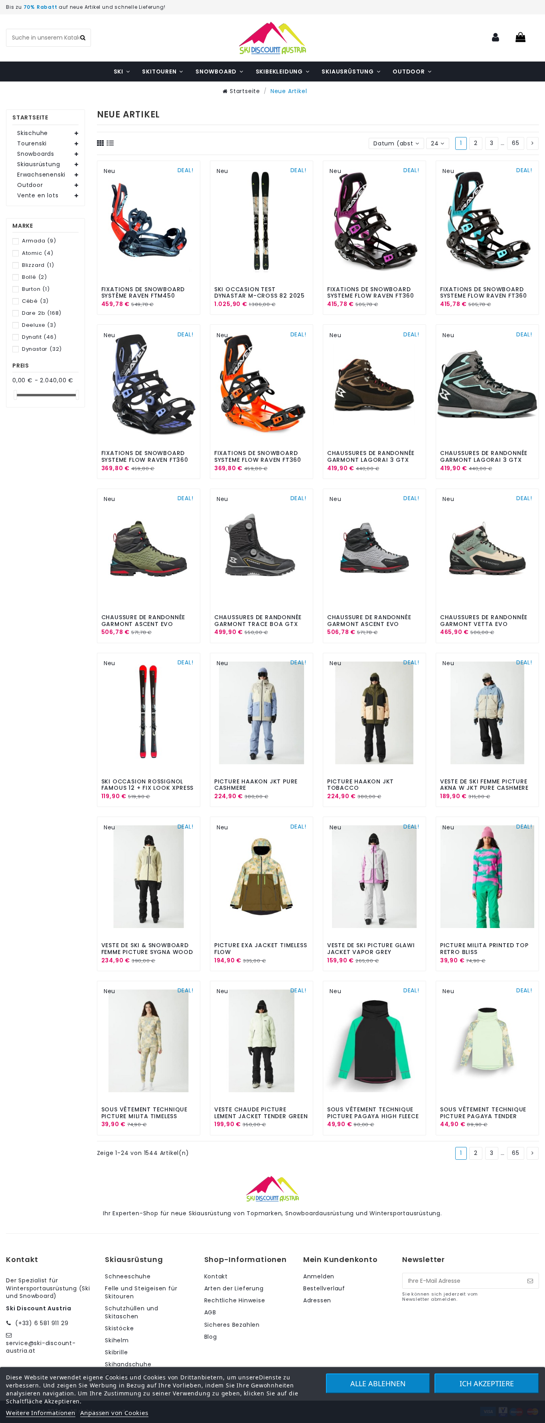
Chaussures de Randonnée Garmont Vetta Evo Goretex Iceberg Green (483, 624)
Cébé (35, 301)
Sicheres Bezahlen (232, 1325)
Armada (39, 240)
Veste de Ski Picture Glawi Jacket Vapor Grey (371, 948)
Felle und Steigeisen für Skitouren (141, 1292)
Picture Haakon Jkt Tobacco (360, 784)
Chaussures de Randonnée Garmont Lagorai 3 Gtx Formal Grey (483, 460)
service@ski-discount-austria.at (41, 1347)
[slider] (15, 395)
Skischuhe (32, 133)
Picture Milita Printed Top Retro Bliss (484, 948)
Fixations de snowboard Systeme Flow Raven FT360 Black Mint (483, 296)
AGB (210, 1312)
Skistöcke (119, 1328)
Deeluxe (39, 325)
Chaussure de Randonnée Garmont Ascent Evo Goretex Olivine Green (143, 624)
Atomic (37, 253)
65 (515, 143)
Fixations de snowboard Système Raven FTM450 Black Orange (143, 296)
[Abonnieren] (530, 1280)
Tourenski (32, 143)
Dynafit (39, 337)
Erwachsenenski (41, 175)
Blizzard (38, 265)
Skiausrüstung (38, 164)
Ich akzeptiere (487, 1383)
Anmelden (318, 1276)
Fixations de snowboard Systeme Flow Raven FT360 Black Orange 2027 (257, 460)
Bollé (34, 277)
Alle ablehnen (378, 1383)
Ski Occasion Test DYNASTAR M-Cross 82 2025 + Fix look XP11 (259, 296)
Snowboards (35, 154)
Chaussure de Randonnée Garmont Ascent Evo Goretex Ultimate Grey (369, 624)
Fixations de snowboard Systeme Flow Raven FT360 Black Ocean (144, 460)
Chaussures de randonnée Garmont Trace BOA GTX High (258, 624)
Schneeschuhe (128, 1276)
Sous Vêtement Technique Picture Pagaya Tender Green (483, 1116)
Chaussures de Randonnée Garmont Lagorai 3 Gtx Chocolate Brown (371, 460)
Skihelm (117, 1340)
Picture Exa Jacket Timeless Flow (260, 948)
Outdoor (30, 185)
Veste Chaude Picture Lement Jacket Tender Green (261, 1112)
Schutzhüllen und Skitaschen (131, 1312)
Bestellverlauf (324, 1288)
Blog (210, 1337)
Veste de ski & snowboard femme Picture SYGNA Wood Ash (147, 952)
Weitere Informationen (40, 1413)
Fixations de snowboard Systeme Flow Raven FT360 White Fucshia (370, 296)
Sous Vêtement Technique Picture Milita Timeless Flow (144, 1116)
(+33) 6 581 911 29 (41, 1323)
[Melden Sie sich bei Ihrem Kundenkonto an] (496, 37)
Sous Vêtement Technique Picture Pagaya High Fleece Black (373, 1116)
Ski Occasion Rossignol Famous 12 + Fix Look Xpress (147, 784)
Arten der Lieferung (234, 1288)
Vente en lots (37, 195)
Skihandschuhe (128, 1364)
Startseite (30, 117)
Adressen (317, 1300)
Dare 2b (41, 313)
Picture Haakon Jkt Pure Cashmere (256, 784)
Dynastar (42, 349)
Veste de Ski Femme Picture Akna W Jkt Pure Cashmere (484, 784)
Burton (36, 289)
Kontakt (216, 1276)
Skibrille (116, 1352)
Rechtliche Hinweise (234, 1300)
